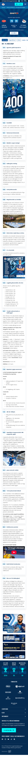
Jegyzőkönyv (12, 40)
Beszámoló (14, 33)
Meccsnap (4, 40)
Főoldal (3, 7)
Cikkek (18, 40)
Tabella (24, 40)
